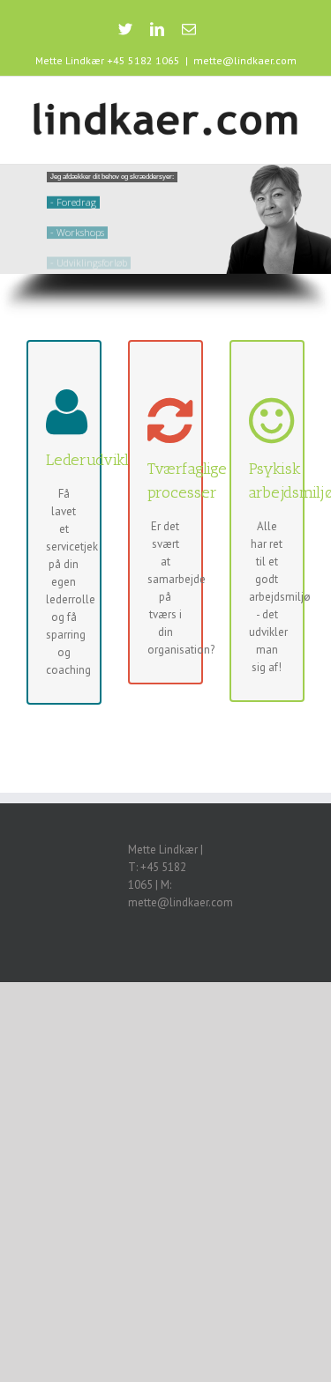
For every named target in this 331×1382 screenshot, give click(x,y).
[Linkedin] (157, 29)
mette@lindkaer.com (245, 60)
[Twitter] (125, 29)
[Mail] (189, 29)
